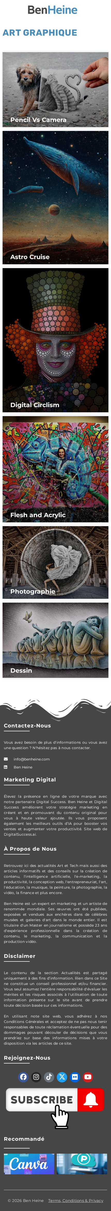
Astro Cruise (30, 257)
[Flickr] (75, 1077)
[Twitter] (62, 1077)
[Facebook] (23, 1077)
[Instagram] (36, 1077)
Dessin (21, 670)
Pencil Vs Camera (38, 119)
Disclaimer (20, 956)
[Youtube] (88, 1077)
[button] (6, 9)
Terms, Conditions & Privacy (75, 1200)
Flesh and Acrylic (38, 515)
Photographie (32, 591)
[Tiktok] (49, 1077)
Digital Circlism (34, 405)
